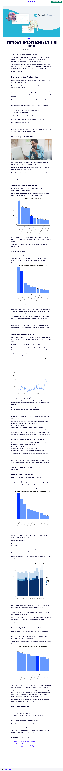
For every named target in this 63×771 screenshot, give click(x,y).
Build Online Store (56, 1)
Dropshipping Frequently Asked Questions (24, 741)
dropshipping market (29, 114)
